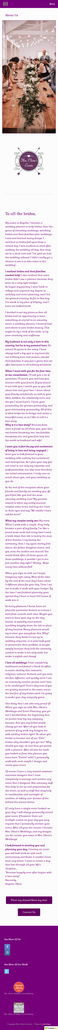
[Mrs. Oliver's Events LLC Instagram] (7, 952)
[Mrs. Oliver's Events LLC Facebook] (7, 947)
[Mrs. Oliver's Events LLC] (5, 4)
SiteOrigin (47, 1024)
